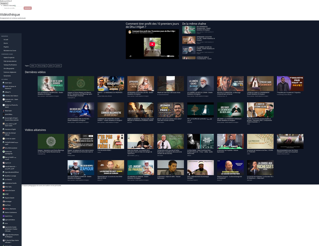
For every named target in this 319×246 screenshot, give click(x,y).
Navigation (4, 3)
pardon (58, 66)
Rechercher (27, 8)
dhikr (32, 66)
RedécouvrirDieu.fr (6, 1)
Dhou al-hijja (42, 66)
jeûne (51, 66)
